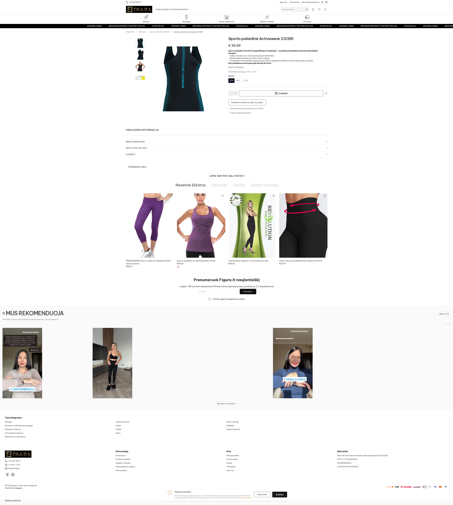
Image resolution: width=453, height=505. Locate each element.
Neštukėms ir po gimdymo (15, 437)
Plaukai (118, 429)
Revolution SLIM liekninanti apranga (19, 426)
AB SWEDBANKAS (344, 463)
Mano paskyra (121, 470)
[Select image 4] (140, 78)
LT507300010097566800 (348, 467)
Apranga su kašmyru (13, 429)
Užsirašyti (248, 291)
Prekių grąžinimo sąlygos (125, 467)
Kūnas (118, 433)
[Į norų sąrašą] (319, 9)
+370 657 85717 (14, 461)
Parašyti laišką (13, 468)
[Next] (324, 232)
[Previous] (129, 232)
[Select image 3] (140, 66)
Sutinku (279, 494)
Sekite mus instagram (227, 404)
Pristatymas (120, 456)
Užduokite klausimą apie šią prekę (247, 102)
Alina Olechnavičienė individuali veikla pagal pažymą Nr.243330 (362, 456)
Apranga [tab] (219, 185)
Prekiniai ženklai (232, 456)
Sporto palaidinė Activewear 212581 (188, 32)
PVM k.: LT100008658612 (347, 459)
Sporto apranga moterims (159, 32)
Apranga (141, 32)
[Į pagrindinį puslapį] (139, 9)
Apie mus (230, 470)
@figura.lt (442, 314)
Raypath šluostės (233, 429)
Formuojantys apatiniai (14, 433)
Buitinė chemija (232, 422)
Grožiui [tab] (239, 185)
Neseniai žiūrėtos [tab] (191, 185)
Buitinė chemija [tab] (264, 185)
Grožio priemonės (123, 422)
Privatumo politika (123, 459)
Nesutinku (262, 494)
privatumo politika (245, 498)
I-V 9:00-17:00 (14, 465)
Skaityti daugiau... (236, 67)
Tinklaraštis (230, 467)
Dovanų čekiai (232, 459)
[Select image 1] (140, 43)
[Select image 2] (140, 55)
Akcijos (229, 463)
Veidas (118, 426)
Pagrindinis (130, 32)
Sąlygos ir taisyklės (123, 463)
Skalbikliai (230, 426)
